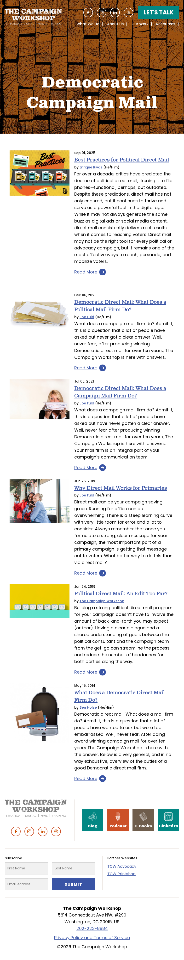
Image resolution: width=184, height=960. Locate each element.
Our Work (140, 23)
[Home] (33, 17)
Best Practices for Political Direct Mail (121, 160)
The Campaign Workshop (102, 601)
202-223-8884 (92, 928)
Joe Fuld (87, 317)
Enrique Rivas (91, 167)
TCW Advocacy (121, 866)
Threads (128, 12)
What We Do (87, 23)
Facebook (88, 12)
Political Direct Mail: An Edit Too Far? (120, 593)
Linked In (115, 12)
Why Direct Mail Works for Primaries (120, 488)
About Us (115, 23)
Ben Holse (88, 707)
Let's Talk (158, 12)
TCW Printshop (121, 874)
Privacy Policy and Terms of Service (92, 938)
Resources (165, 23)
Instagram (101, 12)
